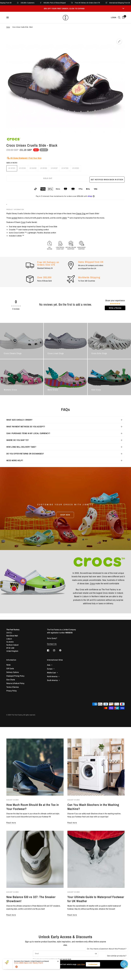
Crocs (23, 222)
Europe (49, 668)
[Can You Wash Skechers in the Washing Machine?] (96, 767)
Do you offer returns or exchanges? (25, 453)
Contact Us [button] (52, 644)
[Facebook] (50, 650)
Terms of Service (12, 687)
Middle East (51, 672)
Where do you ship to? (17, 440)
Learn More (81, 964)
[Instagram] (56, 650)
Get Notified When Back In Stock (107, 179)
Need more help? (14, 460)
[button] (65, 515)
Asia (48, 665)
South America (52, 680)
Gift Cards (10, 668)
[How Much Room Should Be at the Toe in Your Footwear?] (35, 767)
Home (8, 27)
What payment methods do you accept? (25, 426)
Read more (11, 823)
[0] (123, 17)
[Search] (119, 17)
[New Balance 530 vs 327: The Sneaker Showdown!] (35, 859)
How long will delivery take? (21, 446)
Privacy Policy (11, 690)
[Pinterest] (62, 650)
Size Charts (10, 679)
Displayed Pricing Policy (15, 676)
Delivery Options (12, 672)
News (8, 664)
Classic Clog (80, 213)
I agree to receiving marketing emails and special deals (53, 959)
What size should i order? (19, 419)
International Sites (55, 660)
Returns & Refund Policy (15, 683)
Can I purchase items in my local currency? (28, 433)
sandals (14, 217)
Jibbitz (64, 217)
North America (52, 676)
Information (11, 660)
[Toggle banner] (123, 8)
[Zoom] (119, 41)
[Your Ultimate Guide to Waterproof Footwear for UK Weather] (96, 859)
